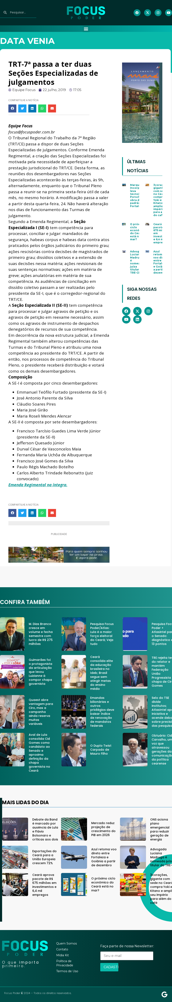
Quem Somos (66, 943)
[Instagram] (158, 12)
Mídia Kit (62, 955)
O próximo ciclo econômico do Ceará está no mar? (138, 232)
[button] (86, 28)
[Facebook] (137, 12)
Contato (62, 949)
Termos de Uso (67, 971)
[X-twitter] (147, 12)
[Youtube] (168, 12)
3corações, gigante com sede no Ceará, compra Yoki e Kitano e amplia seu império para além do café (161, 200)
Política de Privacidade (64, 963)
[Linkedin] (137, 319)
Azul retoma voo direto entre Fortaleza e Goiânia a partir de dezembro (160, 262)
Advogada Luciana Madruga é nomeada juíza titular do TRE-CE (137, 262)
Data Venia (27, 41)
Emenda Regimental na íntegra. (37, 485)
